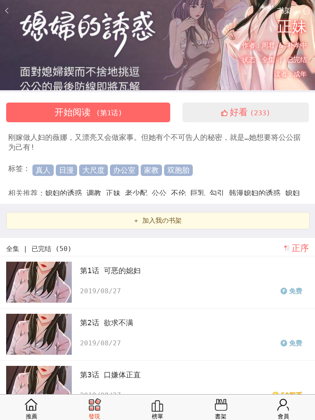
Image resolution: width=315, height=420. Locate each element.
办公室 (124, 170)
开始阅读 (88, 112)
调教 (96, 193)
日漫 (66, 170)
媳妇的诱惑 (66, 193)
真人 (43, 170)
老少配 (138, 193)
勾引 (219, 193)
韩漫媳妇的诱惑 (257, 193)
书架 (284, 10)
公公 (161, 193)
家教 (151, 170)
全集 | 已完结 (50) (39, 249)
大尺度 (93, 170)
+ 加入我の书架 (158, 220)
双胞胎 (178, 170)
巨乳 (200, 193)
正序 (300, 248)
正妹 (115, 193)
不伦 (180, 193)
